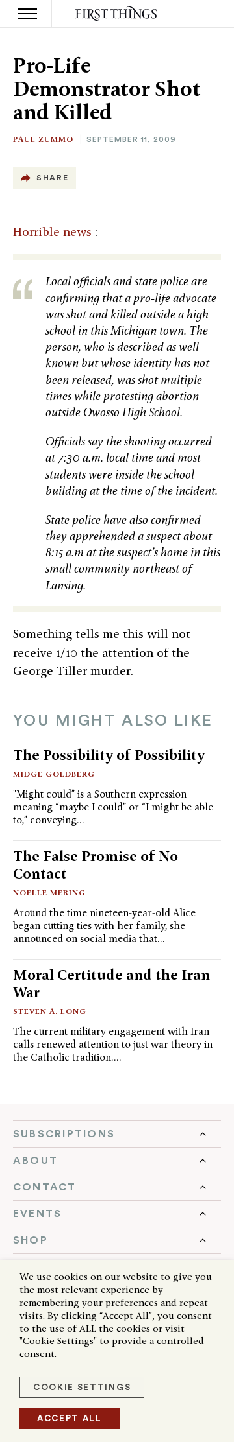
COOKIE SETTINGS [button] (82, 1387)
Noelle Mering (49, 892)
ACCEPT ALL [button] (69, 1418)
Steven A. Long (49, 1011)
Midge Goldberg (54, 774)
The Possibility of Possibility (109, 755)
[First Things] (117, 13)
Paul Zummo (43, 139)
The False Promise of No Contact (95, 864)
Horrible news (54, 231)
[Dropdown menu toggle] (117, 1134)
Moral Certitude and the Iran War (111, 983)
